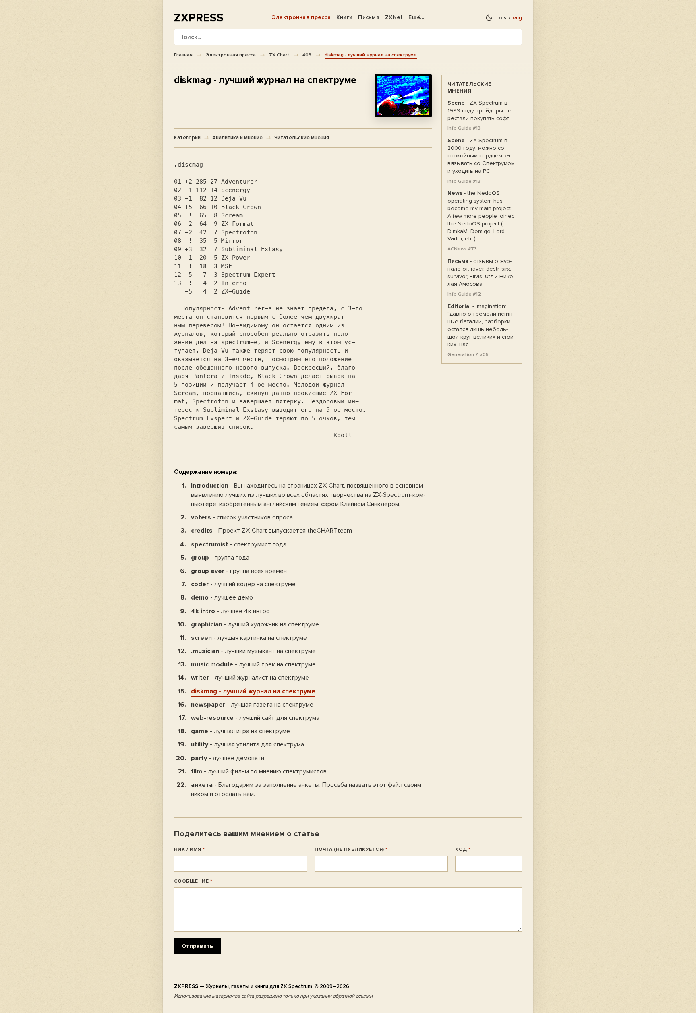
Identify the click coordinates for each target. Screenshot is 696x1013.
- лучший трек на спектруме (253, 664)
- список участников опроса (242, 517)
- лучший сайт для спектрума (255, 718)
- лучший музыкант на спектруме (253, 651)
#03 (306, 55)
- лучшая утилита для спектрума (247, 744)
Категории (187, 137)
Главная (183, 55)
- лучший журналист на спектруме (250, 678)
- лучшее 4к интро (230, 611)
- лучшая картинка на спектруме (249, 638)
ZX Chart (279, 55)
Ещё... (416, 17)
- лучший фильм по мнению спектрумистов (259, 771)
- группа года (220, 558)
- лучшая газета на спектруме (252, 705)
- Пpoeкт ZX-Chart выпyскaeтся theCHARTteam (271, 531)
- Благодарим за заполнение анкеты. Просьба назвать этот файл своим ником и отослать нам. (306, 789)
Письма (368, 17)
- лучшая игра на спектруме (240, 731)
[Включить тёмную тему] (489, 17)
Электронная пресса (301, 17)
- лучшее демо (222, 597)
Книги (344, 17)
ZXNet (394, 17)
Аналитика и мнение (237, 137)
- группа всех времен (239, 571)
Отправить (197, 946)
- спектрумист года (238, 544)
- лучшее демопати (227, 758)
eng (517, 17)
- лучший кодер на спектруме (243, 584)
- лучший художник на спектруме (255, 624)
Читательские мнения (301, 137)
